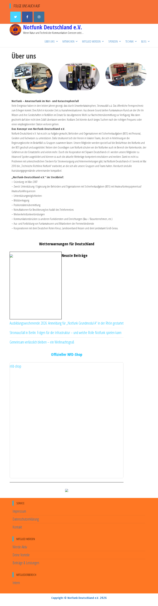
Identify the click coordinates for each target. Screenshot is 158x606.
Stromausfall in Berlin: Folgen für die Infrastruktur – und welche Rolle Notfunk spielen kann (65, 332)
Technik (129, 41)
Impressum (19, 511)
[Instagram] (39, 17)
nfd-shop (15, 366)
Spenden (113, 41)
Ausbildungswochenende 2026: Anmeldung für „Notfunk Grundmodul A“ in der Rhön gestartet (67, 323)
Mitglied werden (91, 41)
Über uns (50, 41)
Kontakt (17, 527)
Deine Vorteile (21, 554)
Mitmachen (68, 41)
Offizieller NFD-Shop (66, 354)
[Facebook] (27, 17)
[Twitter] (15, 17)
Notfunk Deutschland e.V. (52, 27)
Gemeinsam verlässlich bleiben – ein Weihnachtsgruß (42, 342)
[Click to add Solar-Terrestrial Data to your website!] (66, 490)
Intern (16, 582)
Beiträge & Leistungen (26, 562)
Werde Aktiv (20, 547)
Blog (143, 41)
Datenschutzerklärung (26, 519)
